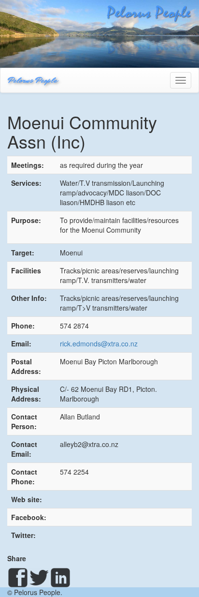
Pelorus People (32, 80)
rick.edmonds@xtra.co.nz (99, 343)
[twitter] (39, 577)
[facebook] (18, 577)
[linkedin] (60, 577)
